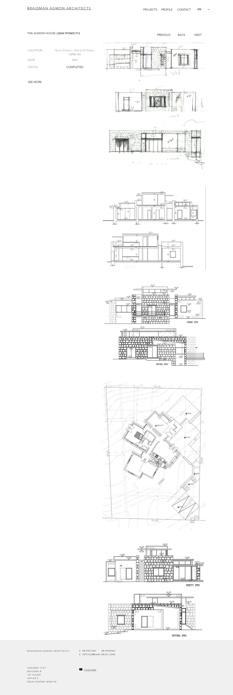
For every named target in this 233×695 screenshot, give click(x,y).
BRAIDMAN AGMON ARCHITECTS (59, 8)
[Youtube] (81, 669)
